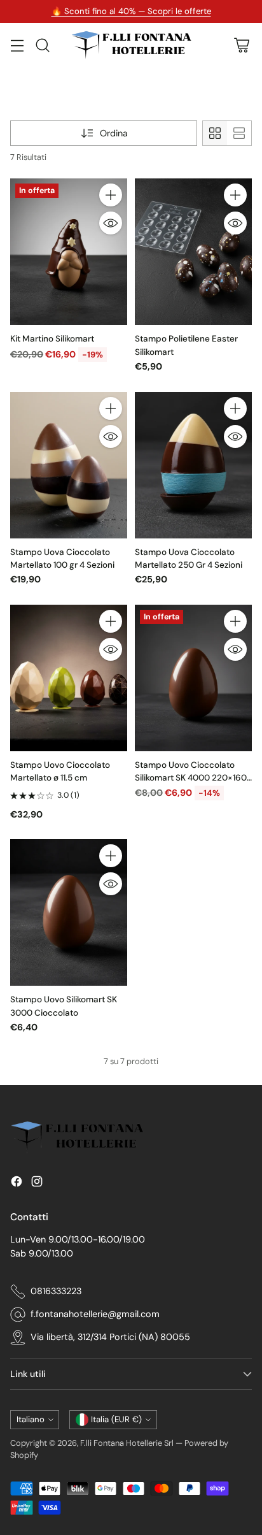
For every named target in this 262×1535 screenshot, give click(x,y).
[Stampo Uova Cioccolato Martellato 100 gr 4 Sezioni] (68, 465)
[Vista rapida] (110, 223)
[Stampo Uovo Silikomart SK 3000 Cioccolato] (68, 912)
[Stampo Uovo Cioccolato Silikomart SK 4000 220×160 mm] (193, 678)
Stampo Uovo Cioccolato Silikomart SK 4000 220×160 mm (191, 778)
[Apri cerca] (42, 45)
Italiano (31, 1419)
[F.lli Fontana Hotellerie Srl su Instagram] (37, 1183)
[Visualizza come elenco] (239, 133)
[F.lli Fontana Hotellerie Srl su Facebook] (16, 1183)
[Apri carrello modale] (241, 45)
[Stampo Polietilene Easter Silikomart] (193, 251)
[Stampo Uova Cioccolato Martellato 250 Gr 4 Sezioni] (193, 465)
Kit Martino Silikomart (52, 338)
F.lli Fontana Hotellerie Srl (128, 1443)
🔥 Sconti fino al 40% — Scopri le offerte (131, 11)
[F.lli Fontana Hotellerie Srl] (131, 45)
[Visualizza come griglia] (215, 133)
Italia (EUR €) (116, 1419)
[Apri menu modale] (17, 45)
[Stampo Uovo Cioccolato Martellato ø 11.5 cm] (68, 678)
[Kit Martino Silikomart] (68, 251)
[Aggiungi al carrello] (110, 195)
